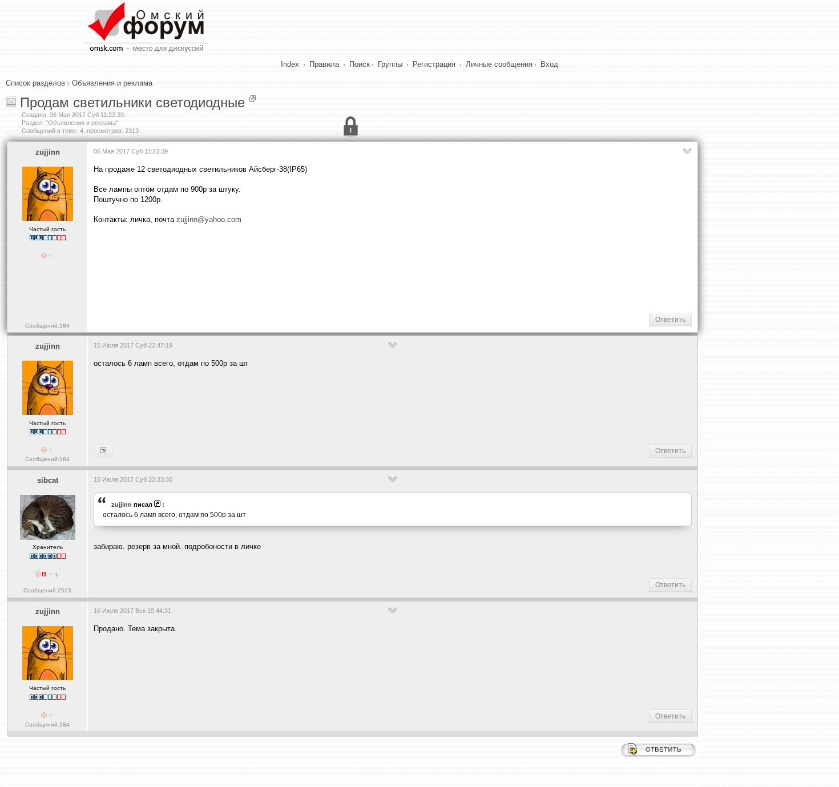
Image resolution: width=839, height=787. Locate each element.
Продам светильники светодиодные (132, 102)
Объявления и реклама (112, 83)
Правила (324, 64)
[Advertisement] (301, 267)
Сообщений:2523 (47, 590)
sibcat (47, 480)
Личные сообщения (499, 64)
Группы (390, 64)
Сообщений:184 (47, 325)
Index (290, 64)
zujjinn (47, 152)
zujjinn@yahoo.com (208, 219)
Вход (549, 64)
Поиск (359, 64)
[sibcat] (103, 451)
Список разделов (35, 83)
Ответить (670, 320)
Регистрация (434, 64)
